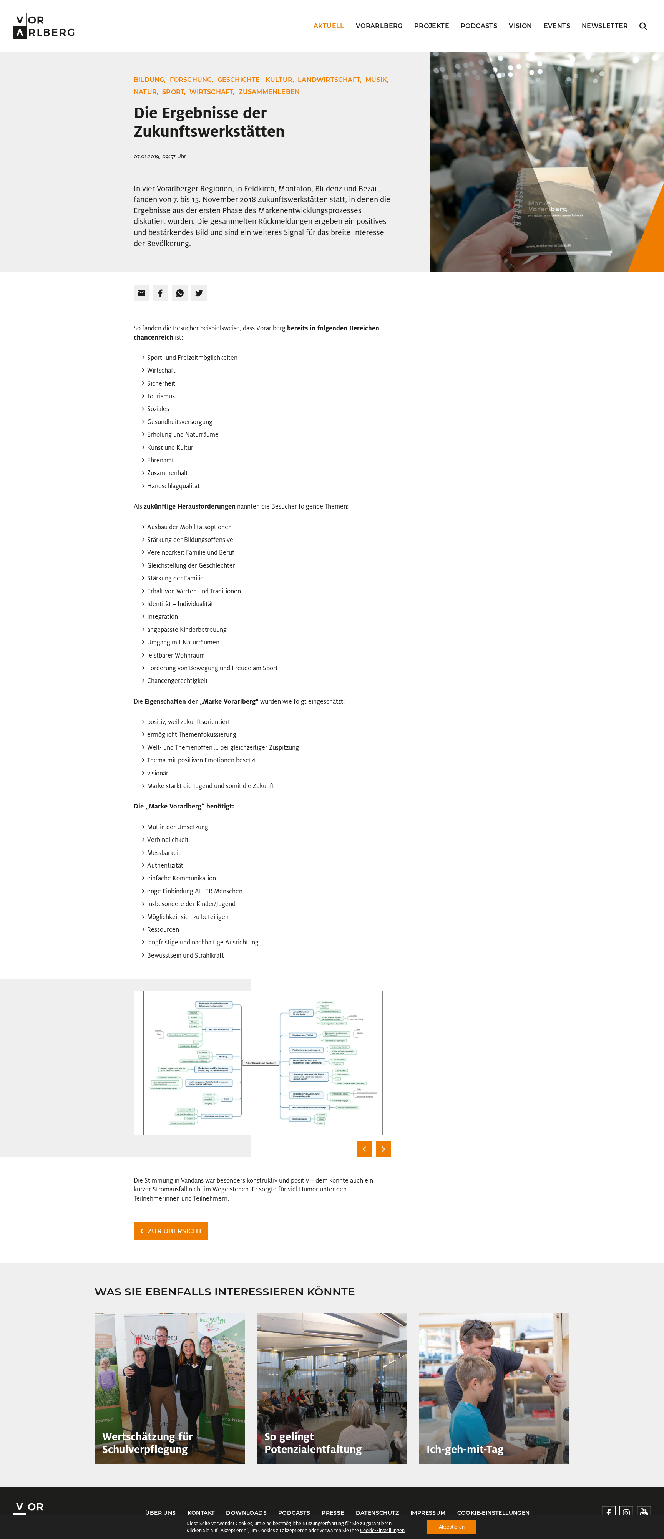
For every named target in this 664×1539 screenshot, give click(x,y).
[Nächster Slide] (383, 1149)
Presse (333, 1512)
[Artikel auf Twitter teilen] (199, 293)
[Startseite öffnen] (43, 26)
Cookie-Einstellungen (493, 1512)
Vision (520, 26)
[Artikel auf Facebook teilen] (160, 293)
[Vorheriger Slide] (364, 1149)
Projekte (431, 26)
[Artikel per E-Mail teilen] (141, 293)
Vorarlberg (379, 26)
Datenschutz (377, 1512)
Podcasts (479, 26)
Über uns (160, 1512)
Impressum (428, 1512)
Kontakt (201, 1512)
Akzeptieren (452, 1527)
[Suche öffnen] (643, 26)
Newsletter (605, 26)
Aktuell (329, 26)
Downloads (246, 1512)
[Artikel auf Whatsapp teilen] (180, 293)
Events (557, 26)
